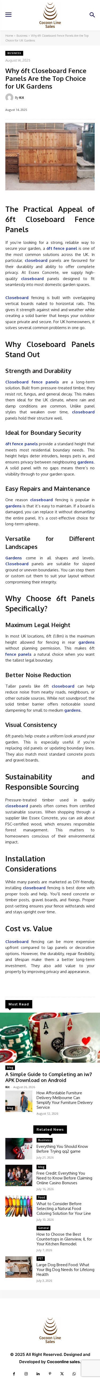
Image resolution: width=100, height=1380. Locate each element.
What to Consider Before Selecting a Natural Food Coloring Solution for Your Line (64, 1208)
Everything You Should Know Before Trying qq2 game (62, 1149)
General (43, 1228)
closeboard (36, 260)
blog (10, 1067)
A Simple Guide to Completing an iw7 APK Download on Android (48, 1077)
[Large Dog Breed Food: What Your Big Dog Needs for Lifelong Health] (18, 1267)
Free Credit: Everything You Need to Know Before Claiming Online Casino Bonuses (64, 1178)
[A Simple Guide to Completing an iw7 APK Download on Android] (50, 1038)
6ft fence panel (61, 248)
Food (41, 1197)
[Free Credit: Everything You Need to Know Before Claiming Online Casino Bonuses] (18, 1175)
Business (22, 35)
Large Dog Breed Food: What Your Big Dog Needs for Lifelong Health (65, 1269)
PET (40, 1258)
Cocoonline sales (63, 1361)
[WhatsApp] (74, 1374)
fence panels (18, 654)
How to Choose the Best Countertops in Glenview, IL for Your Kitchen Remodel (64, 1239)
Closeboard (17, 563)
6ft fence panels (21, 443)
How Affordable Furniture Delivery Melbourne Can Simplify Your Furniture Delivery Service (65, 1100)
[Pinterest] (50, 1374)
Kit (21, 97)
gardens (85, 462)
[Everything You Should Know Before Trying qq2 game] (18, 1148)
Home (9, 35)
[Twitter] (62, 1374)
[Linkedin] (38, 1374)
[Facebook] (14, 1374)
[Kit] (10, 97)
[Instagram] (26, 1374)
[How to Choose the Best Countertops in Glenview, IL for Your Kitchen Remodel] (18, 1236)
